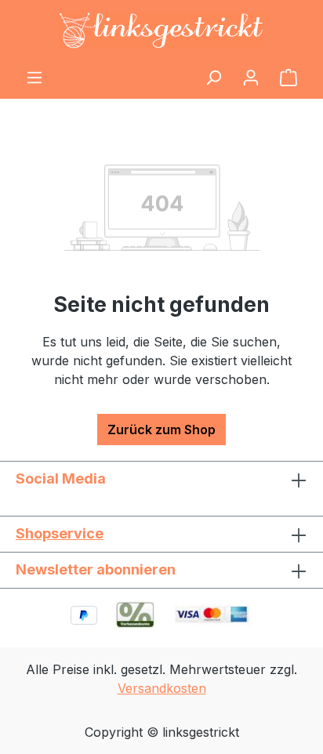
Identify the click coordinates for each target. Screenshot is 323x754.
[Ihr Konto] (251, 76)
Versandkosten (162, 688)
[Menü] (34, 76)
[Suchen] (213, 76)
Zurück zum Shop (161, 429)
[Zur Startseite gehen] (161, 31)
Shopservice (59, 533)
